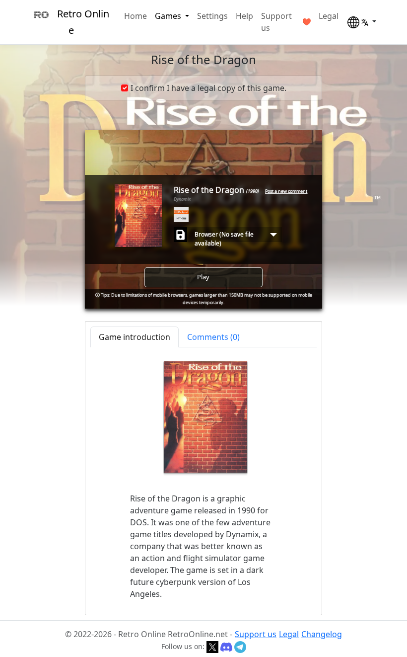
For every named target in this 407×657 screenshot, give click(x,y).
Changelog (321, 634)
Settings (212, 15)
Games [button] (169, 15)
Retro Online (83, 22)
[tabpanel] (203, 480)
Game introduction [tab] (134, 336)
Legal (329, 15)
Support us (276, 21)
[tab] (213, 337)
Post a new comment (286, 191)
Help (244, 15)
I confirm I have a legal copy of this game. (208, 87)
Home (135, 15)
